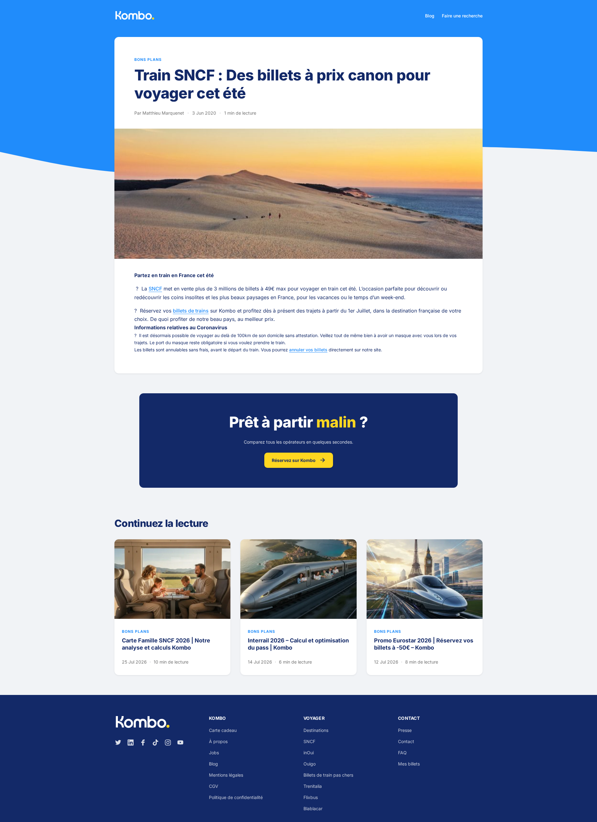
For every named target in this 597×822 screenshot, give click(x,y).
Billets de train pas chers (328, 775)
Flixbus (310, 797)
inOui (308, 752)
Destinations (315, 730)
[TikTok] (155, 742)
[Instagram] (168, 742)
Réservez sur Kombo (294, 460)
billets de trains (191, 311)
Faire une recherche (462, 15)
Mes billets (409, 763)
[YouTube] (180, 742)
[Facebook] (143, 742)
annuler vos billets (308, 349)
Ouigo (309, 763)
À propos (218, 741)
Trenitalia (312, 786)
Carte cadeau (223, 730)
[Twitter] (118, 742)
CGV (213, 786)
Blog (429, 15)
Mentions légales (226, 775)
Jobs (214, 752)
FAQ (402, 752)
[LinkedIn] (130, 742)
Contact (406, 741)
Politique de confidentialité (236, 797)
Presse (405, 730)
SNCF (155, 288)
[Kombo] (134, 15)
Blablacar (312, 808)
